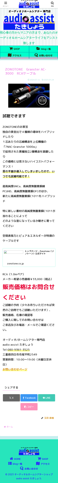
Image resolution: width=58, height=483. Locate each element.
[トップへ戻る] (53, 478)
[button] (29, 406)
